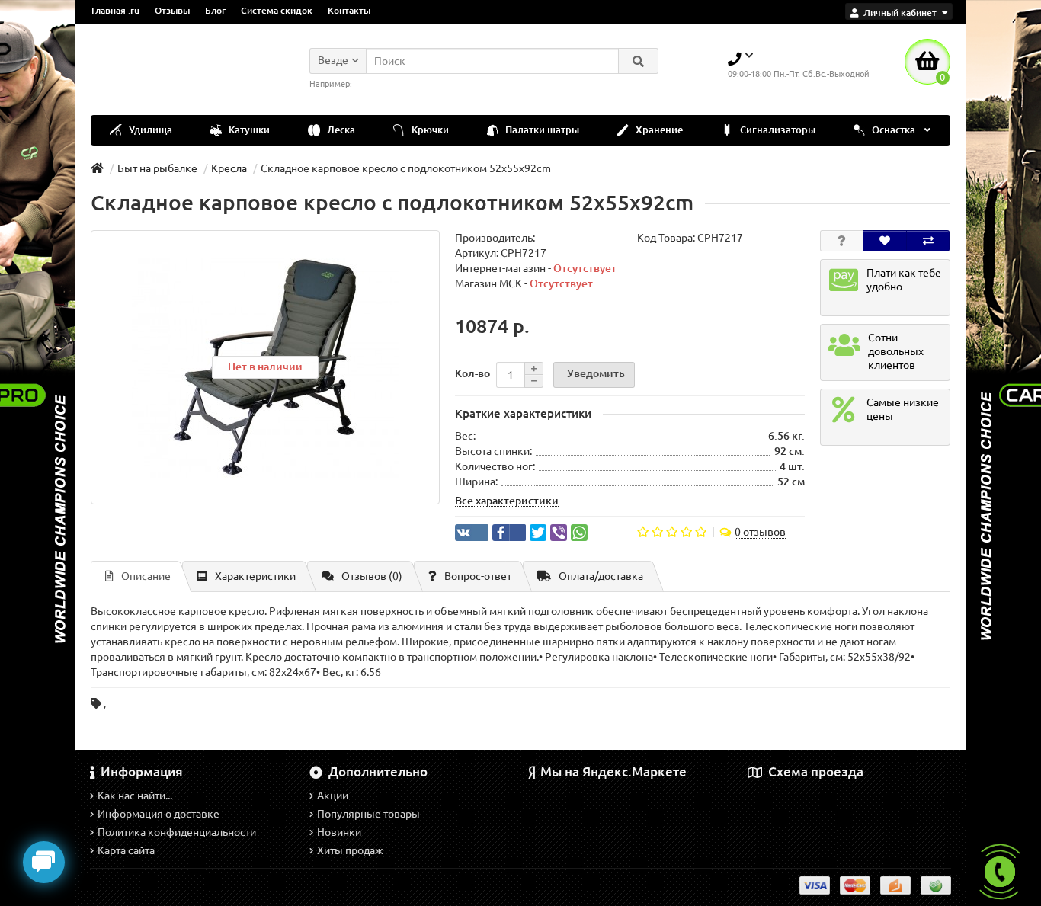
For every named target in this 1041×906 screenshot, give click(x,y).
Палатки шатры (541, 130)
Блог (215, 10)
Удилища (149, 130)
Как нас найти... (135, 795)
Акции (332, 795)
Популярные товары (368, 814)
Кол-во (472, 373)
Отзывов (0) (371, 576)
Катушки (248, 130)
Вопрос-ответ (477, 576)
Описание (146, 576)
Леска (340, 130)
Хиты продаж (350, 850)
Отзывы (172, 10)
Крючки (429, 130)
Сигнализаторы (776, 130)
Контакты (349, 10)
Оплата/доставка (601, 576)
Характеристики (255, 576)
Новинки (339, 832)
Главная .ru (115, 10)
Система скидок (276, 10)
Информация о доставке (158, 814)
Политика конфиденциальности (177, 832)
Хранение (658, 130)
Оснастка (894, 130)
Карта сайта (126, 850)
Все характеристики (507, 501)
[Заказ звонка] (1000, 871)
